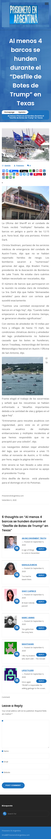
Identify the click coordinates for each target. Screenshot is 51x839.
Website (7, 772)
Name (6, 751)
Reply (41, 549)
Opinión (22, 112)
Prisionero (20, 165)
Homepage (9, 112)
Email (6, 762)
